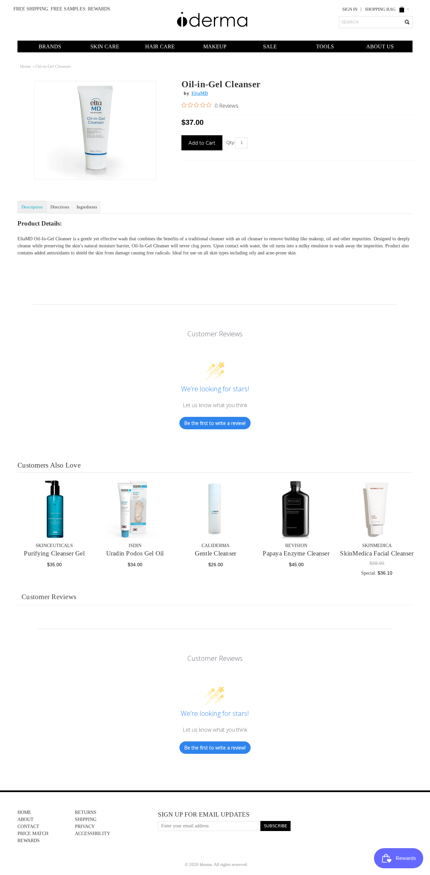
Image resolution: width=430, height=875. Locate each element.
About (25, 819)
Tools (325, 46)
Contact (28, 826)
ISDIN (135, 545)
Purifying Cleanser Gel (54, 553)
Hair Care (160, 46)
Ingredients (87, 207)
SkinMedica (377, 545)
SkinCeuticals (54, 545)
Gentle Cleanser (215, 553)
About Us (380, 46)
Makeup (214, 46)
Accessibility (92, 833)
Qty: (230, 142)
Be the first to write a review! (215, 423)
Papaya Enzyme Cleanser (296, 553)
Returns (85, 812)
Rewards (28, 840)
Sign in (349, 9)
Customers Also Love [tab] (49, 465)
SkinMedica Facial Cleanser (377, 553)
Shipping (85, 819)
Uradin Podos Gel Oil (135, 553)
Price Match (32, 833)
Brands (50, 46)
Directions (59, 207)
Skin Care (104, 46)
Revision (296, 545)
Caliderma (215, 545)
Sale (270, 46)
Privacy (85, 826)
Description (32, 207)
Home (24, 812)
